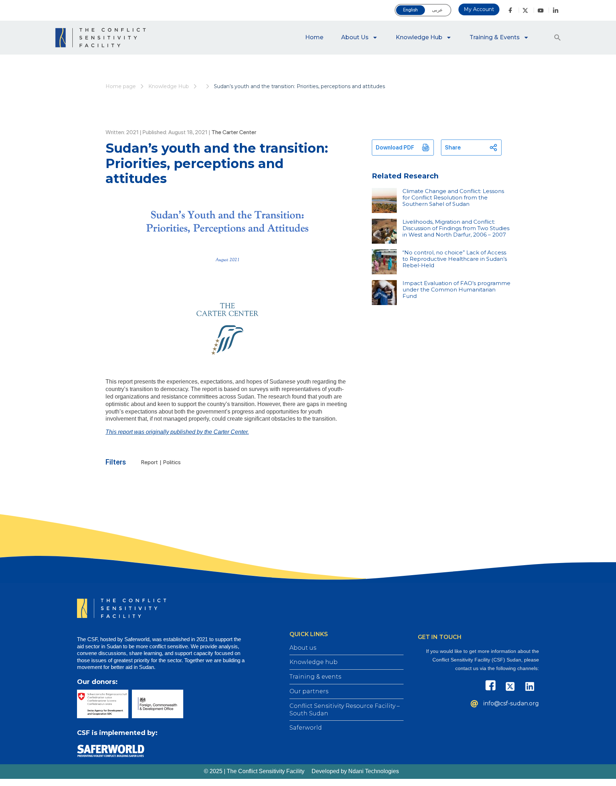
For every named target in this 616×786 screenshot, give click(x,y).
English (410, 9)
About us (355, 37)
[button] (557, 37)
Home (314, 37)
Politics (172, 462)
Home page (121, 86)
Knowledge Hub (419, 37)
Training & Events (494, 37)
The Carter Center (233, 132)
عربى (437, 9)
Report (149, 462)
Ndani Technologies (373, 771)
